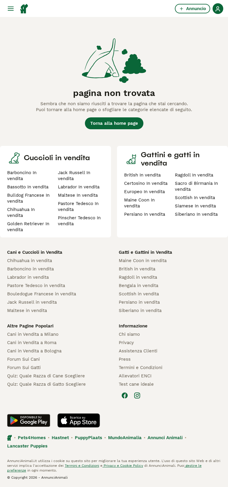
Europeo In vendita (144, 191)
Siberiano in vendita (140, 310)
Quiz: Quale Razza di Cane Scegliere (46, 376)
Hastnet (60, 437)
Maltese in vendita (27, 310)
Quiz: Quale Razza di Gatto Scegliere (46, 384)
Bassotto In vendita (27, 187)
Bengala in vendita (138, 285)
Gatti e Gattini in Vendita (145, 252)
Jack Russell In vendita (74, 175)
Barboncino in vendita (30, 269)
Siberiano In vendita (196, 214)
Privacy (126, 342)
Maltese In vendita (78, 195)
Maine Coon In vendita (139, 203)
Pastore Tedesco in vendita (36, 285)
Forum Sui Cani (23, 359)
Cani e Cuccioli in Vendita (34, 252)
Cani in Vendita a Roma (31, 342)
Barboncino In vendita (22, 175)
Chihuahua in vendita (29, 260)
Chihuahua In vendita (21, 212)
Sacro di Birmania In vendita (196, 186)
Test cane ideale (136, 384)
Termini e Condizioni (140, 367)
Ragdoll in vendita (138, 277)
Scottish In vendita (195, 197)
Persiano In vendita (144, 214)
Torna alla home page (114, 123)
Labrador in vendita (28, 277)
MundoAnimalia (125, 437)
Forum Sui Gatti (24, 367)
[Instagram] (137, 395)
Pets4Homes (32, 437)
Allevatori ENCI (135, 376)
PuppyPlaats (88, 437)
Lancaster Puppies (27, 446)
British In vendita (142, 175)
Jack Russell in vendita (32, 302)
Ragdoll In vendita (194, 175)
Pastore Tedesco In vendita (78, 206)
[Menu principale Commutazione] (11, 9)
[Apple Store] (78, 420)
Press (125, 359)
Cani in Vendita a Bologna (34, 351)
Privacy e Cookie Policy (122, 466)
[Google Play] (28, 420)
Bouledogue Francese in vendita (41, 294)
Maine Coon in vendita (143, 260)
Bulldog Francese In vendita (28, 198)
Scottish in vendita (139, 294)
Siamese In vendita (195, 206)
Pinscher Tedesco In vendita (79, 220)
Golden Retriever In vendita (28, 226)
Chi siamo (129, 334)
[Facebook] (125, 395)
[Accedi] (218, 8)
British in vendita (137, 269)
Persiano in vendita (139, 302)
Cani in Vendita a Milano (32, 334)
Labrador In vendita (78, 187)
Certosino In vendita (145, 183)
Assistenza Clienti (138, 351)
